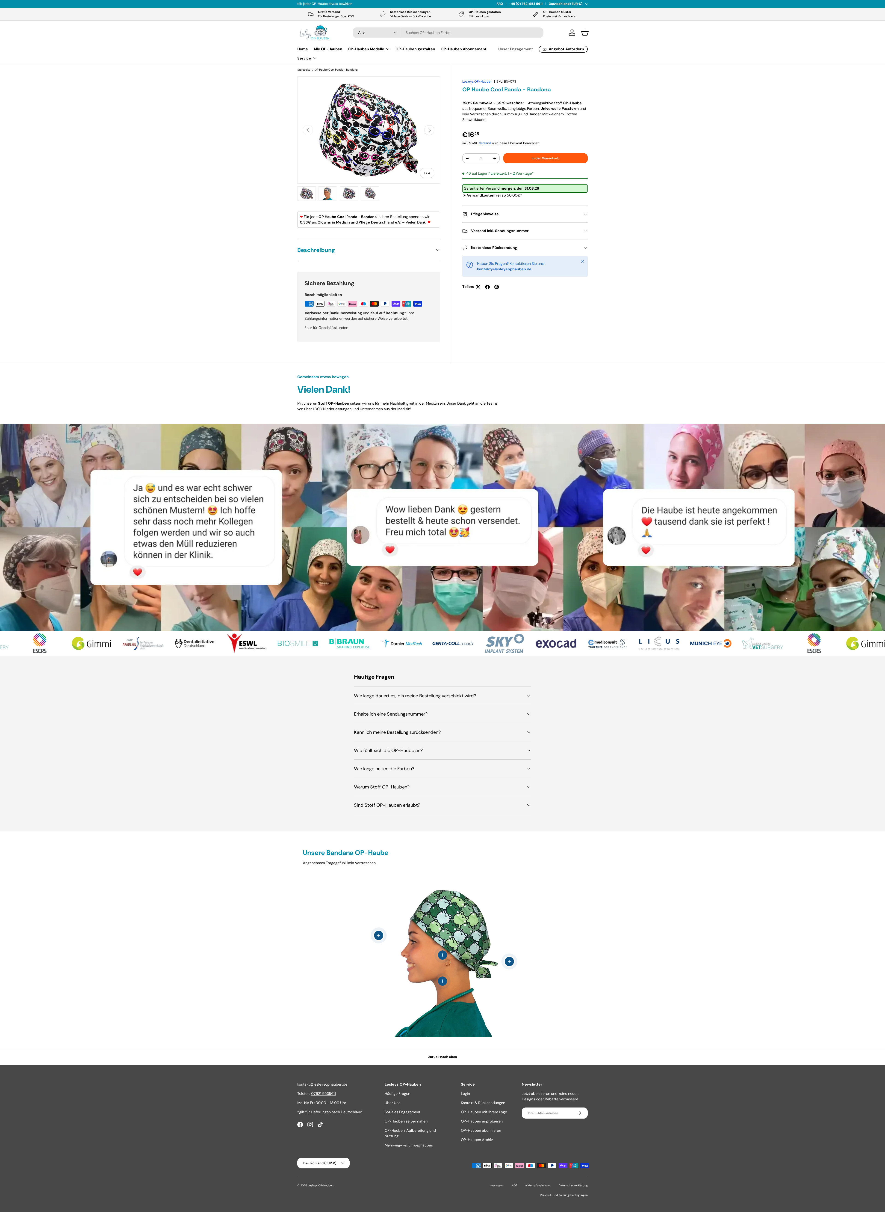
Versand (485, 143)
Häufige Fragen (397, 1093)
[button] (585, 32)
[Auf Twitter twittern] (478, 287)
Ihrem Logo (481, 16)
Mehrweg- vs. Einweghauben (409, 1145)
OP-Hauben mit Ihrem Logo (484, 1112)
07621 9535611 (323, 1093)
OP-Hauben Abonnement (464, 49)
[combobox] (448, 32)
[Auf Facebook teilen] (487, 287)
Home (302, 49)
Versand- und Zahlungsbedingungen (564, 1195)
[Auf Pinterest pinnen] (496, 287)
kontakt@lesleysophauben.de (322, 1084)
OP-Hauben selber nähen (406, 1121)
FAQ (500, 4)
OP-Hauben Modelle (366, 49)
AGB (514, 1185)
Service (304, 58)
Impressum (497, 1185)
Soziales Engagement (402, 1112)
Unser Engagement (515, 49)
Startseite (303, 70)
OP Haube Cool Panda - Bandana (336, 70)
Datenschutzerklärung (573, 1185)
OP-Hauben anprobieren (482, 1121)
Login (465, 1093)
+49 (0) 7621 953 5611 (526, 4)
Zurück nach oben (442, 1057)
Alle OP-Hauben (327, 49)
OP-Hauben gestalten (415, 49)
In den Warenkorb (545, 158)
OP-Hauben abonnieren (481, 1130)
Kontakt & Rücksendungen (483, 1102)
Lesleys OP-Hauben (477, 81)
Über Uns (392, 1102)
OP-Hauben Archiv (477, 1139)
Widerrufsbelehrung (538, 1185)
